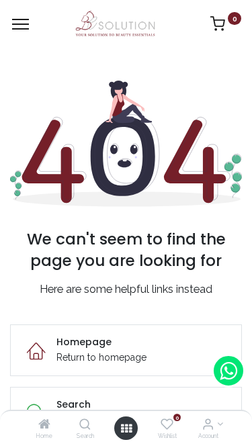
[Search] (85, 425)
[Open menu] (126, 428)
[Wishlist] (167, 425)
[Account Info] (208, 425)
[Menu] (20, 24)
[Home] (44, 425)
